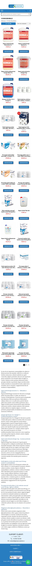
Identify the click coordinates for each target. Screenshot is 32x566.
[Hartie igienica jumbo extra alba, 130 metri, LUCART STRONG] (8, 118)
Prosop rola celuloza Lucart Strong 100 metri (23, 183)
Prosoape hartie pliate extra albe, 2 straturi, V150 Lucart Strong (8, 155)
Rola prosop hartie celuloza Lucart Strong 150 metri (24, 294)
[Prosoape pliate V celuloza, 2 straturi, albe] (23, 257)
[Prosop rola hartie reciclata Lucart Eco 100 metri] (23, 314)
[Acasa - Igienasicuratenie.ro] (16, 6)
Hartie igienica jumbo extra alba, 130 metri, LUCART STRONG (8, 127)
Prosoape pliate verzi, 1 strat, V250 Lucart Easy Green (23, 155)
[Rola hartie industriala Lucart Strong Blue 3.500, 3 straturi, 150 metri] (8, 344)
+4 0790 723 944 (17, 538)
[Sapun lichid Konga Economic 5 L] (8, 34)
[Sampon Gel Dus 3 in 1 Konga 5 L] (8, 90)
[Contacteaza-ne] (26, 10)
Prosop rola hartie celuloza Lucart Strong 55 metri (8, 294)
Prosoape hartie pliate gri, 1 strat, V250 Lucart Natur (8, 183)
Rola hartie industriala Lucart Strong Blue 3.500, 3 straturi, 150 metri (8, 353)
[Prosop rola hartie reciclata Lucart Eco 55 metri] (8, 315)
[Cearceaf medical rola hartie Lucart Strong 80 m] (23, 229)
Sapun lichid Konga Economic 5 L (8, 44)
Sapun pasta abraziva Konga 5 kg (24, 72)
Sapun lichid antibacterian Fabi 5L (8, 239)
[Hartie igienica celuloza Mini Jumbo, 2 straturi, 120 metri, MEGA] (23, 90)
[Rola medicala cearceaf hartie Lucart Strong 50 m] (8, 201)
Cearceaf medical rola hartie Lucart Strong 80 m (24, 239)
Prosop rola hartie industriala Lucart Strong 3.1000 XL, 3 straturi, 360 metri (24, 353)
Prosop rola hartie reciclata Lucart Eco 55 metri (8, 325)
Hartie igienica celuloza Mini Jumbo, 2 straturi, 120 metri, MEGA (24, 100)
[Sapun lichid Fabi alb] (23, 201)
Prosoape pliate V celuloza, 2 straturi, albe (23, 267)
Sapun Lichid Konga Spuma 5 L (23, 44)
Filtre (9, 23)
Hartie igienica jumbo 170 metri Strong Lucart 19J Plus (8, 267)
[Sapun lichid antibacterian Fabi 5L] (8, 229)
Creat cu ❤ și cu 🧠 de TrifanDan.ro (12, 561)
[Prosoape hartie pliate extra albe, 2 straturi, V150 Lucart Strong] (8, 146)
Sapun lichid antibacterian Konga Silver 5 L (8, 72)
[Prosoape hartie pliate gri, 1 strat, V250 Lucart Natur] (8, 173)
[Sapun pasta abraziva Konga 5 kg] (23, 62)
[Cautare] (29, 14)
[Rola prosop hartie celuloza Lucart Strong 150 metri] (23, 285)
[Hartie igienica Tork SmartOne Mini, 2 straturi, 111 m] (23, 118)
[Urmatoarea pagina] (29, 365)
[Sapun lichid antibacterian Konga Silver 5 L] (8, 62)
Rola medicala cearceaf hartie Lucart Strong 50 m (8, 211)
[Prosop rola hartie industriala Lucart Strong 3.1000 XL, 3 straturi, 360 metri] (23, 344)
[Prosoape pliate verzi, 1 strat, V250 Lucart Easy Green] (23, 146)
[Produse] (2, 11)
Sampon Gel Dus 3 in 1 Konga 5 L (8, 100)
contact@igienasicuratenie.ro (16, 541)
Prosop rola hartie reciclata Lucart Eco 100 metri (23, 325)
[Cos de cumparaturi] (30, 10)
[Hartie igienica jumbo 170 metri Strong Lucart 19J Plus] (8, 257)
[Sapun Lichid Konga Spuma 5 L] (23, 34)
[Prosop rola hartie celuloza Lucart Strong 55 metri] (8, 285)
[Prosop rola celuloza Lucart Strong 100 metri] (23, 173)
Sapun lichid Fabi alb (24, 210)
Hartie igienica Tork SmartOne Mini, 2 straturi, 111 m (24, 127)
